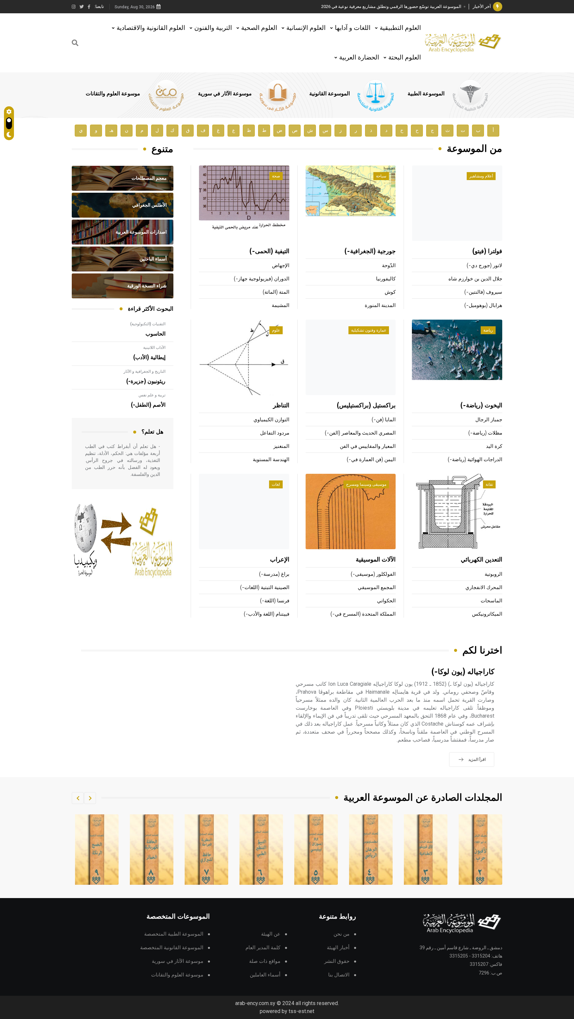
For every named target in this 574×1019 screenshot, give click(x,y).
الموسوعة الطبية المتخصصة (173, 934)
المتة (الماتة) (276, 292)
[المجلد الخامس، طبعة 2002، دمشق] (371, 849)
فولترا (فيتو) (487, 251)
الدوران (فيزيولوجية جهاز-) (261, 279)
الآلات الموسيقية (376, 560)
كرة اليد (494, 446)
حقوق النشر (336, 961)
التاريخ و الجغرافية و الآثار (144, 371)
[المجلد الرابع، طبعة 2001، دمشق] (425, 849)
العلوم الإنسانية (306, 28)
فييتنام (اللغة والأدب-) (266, 614)
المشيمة (280, 305)
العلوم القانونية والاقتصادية (151, 28)
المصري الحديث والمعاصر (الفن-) (360, 433)
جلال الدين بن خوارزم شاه (475, 279)
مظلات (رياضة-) (485, 433)
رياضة (488, 330)
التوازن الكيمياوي (271, 420)
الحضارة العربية (359, 57)
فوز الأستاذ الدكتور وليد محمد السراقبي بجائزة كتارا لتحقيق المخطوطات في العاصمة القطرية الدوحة (371, 6)
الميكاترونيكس (487, 614)
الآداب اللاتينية (154, 347)
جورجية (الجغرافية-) (370, 251)
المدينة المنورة (380, 305)
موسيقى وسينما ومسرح (366, 484)
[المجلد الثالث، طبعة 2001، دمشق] (480, 849)
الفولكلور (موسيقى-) (373, 574)
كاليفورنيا (386, 279)
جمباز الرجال (488, 420)
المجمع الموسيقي (377, 587)
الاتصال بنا (338, 974)
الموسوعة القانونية (329, 94)
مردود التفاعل (274, 433)
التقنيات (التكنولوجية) (147, 324)
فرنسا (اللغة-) (274, 601)
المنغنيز (281, 446)
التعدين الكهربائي (481, 560)
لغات (276, 484)
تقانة (489, 484)
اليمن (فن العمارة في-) (371, 459)
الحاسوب (155, 334)
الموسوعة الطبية (426, 94)
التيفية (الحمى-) (269, 251)
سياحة (381, 176)
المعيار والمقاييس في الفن (368, 446)
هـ (111, 130)
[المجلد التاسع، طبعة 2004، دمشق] (151, 849)
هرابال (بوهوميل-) (483, 305)
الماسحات (491, 601)
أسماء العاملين (265, 974)
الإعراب (279, 560)
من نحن (341, 934)
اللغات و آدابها (352, 28)
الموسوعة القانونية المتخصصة (171, 947)
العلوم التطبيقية (400, 28)
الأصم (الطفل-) (148, 405)
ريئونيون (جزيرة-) (145, 381)
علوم (276, 330)
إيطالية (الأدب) (149, 357)
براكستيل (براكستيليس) (366, 405)
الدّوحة (389, 265)
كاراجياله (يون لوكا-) (462, 672)
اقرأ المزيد (477, 759)
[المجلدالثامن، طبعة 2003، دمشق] (206, 849)
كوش (390, 292)
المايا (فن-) (384, 420)
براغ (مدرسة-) (274, 574)
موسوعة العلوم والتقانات (113, 94)
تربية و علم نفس (152, 395)
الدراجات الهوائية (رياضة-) (475, 459)
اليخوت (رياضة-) (481, 405)
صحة (276, 176)
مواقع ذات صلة (264, 961)
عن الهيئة (270, 934)
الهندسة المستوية (271, 459)
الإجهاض (280, 265)
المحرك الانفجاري (483, 587)
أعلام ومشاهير (481, 176)
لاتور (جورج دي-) (484, 265)
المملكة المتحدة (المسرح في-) (363, 614)
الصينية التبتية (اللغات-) (264, 587)
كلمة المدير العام (262, 947)
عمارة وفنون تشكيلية (368, 330)
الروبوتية (493, 574)
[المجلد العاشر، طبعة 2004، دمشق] (97, 849)
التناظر (281, 405)
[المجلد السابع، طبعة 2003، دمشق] (261, 849)
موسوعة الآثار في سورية (225, 94)
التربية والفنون (213, 28)
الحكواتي (386, 601)
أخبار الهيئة (338, 947)
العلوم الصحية (259, 28)
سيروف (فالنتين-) (483, 292)
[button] (90, 798)
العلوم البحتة (404, 57)
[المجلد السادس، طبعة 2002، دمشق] (316, 849)
